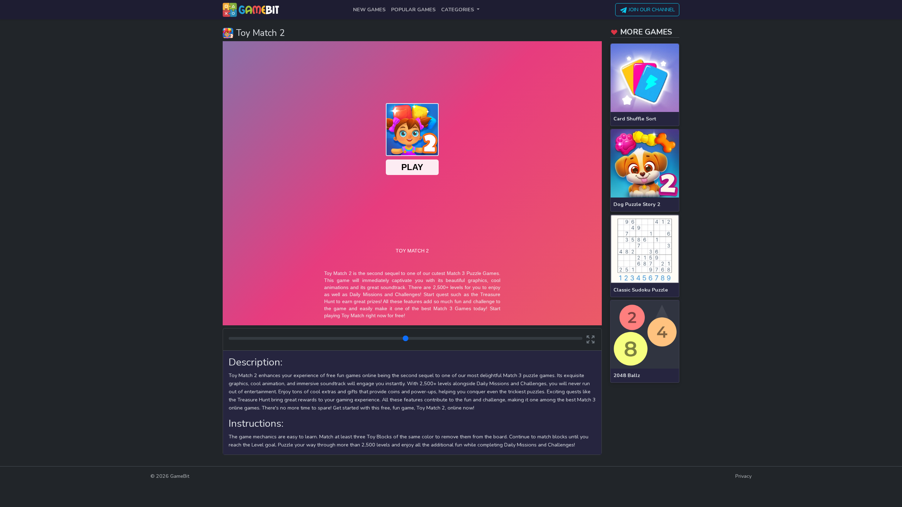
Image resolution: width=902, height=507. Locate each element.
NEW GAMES (369, 9)
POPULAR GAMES (413, 9)
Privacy (743, 476)
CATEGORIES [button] (458, 9)
